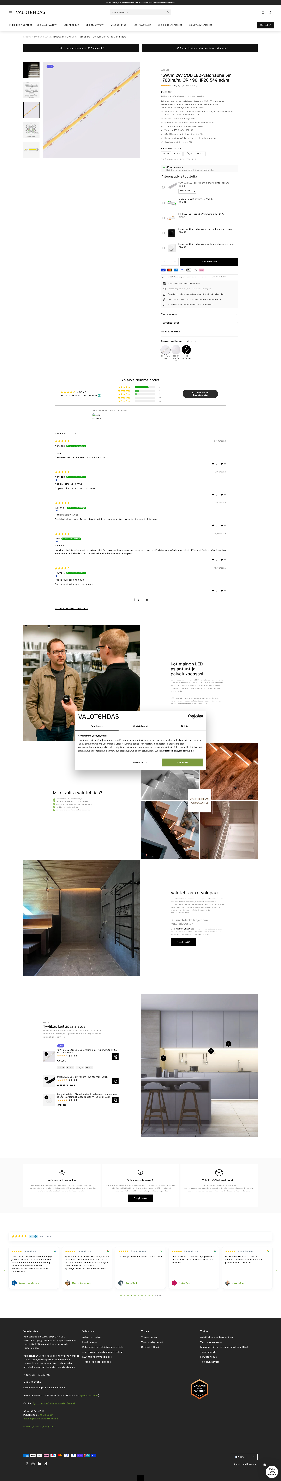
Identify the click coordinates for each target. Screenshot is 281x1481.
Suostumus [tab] (97, 726)
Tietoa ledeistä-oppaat (96, 1361)
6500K (200, 154)
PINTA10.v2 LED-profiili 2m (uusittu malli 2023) (82, 1076)
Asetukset (138, 762)
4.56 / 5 (81, 392)
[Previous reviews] (4, 1270)
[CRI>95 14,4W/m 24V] (175, 349)
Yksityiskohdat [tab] (140, 726)
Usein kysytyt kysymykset (39, 1426)
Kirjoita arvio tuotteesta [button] (200, 393)
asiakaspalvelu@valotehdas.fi (41, 1418)
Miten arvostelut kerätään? (71, 608)
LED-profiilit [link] (71, 25)
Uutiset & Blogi (150, 1347)
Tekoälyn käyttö (210, 1361)
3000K (177, 154)
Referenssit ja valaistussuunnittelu (103, 1347)
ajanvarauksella (89, 1395)
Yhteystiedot (149, 1337)
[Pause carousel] (140, 1299)
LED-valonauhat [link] (47, 25)
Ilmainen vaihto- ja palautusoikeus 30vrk (224, 1347)
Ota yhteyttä (183, 942)
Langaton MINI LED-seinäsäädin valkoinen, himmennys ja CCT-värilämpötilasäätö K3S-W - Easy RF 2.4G (87, 1095)
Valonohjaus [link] (118, 25)
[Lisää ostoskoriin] (115, 1100)
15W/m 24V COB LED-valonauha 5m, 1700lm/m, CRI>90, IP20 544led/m (87, 1051)
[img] (62, 441)
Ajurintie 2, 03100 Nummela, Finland (54, 1403)
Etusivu (27, 37)
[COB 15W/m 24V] (165, 349)
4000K (189, 154)
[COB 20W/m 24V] (186, 349)
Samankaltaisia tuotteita (178, 341)
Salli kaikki (182, 762)
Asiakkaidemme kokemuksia (216, 1337)
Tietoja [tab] (184, 726)
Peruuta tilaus (208, 1356)
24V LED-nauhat (42, 37)
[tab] (121, 1295)
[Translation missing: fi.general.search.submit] (168, 12)
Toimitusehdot (209, 1352)
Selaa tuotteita (91, 1337)
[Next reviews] (276, 1270)
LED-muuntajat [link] (95, 25)
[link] (270, 12)
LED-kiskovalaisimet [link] (170, 25)
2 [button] (139, 599)
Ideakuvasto (89, 1342)
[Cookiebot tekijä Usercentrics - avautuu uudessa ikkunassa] (190, 716)
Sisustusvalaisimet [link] (201, 25)
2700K (166, 154)
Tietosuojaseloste (211, 1342)
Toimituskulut (180, 96)
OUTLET (264, 25)
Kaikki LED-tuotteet (20, 25)
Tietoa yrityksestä (152, 1342)
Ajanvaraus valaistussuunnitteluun (103, 1352)
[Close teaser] (264, 1464)
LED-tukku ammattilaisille (97, 1356)
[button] (10, 12)
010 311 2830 (219, 277)
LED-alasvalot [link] (142, 25)
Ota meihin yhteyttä (183, 928)
